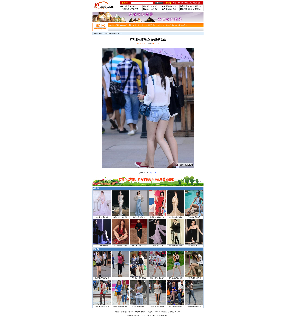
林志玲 (186, 3)
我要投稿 (137, 312)
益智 (156, 9)
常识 (167, 6)
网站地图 (144, 312)
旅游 (192, 9)
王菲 (182, 3)
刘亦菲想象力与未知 (194, 245)
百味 (133, 9)
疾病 (189, 6)
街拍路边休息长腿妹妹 (194, 278)
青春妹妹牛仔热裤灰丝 (139, 278)
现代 (148, 6)
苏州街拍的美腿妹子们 (176, 278)
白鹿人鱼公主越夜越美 (120, 217)
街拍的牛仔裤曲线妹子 (194, 306)
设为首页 (171, 312)
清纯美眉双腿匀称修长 (157, 306)
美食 (129, 9)
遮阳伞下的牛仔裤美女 (139, 306)
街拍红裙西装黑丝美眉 (102, 306)
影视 (133, 6)
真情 (171, 9)
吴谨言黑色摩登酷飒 (102, 245)
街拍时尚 (114, 33)
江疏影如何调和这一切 (157, 217)
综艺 (136, 6)
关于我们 (117, 312)
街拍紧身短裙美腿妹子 (120, 306)
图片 (185, 6)
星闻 (129, 6)
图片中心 (108, 33)
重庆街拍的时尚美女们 (102, 278)
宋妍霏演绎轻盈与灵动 (176, 245)
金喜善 (190, 3)
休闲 (152, 9)
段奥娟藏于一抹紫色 (157, 245)
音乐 (189, 9)
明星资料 (198, 9)
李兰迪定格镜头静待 (120, 245)
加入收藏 (177, 312)
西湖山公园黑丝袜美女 (176, 306)
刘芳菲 (175, 3)
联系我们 (164, 312)
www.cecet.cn (141, 43)
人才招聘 (157, 312)
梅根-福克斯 (196, 3)
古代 (156, 6)
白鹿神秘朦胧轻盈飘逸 (176, 217)
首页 (102, 33)
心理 (185, 9)
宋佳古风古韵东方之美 (139, 245)
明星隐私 (198, 6)
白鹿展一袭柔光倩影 (102, 217)
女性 (192, 6)
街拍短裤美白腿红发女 (157, 278)
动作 (148, 9)
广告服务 (130, 312)
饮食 (174, 6)
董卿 (179, 3)
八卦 (126, 6)
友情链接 (124, 312)
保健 (171, 6)
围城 (174, 9)
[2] (150, 173)
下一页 (154, 173)
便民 (136, 9)
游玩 (126, 9)
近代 (152, 6)
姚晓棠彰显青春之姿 (139, 217)
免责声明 (151, 312)
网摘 (167, 9)
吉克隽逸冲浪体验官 (194, 217)
